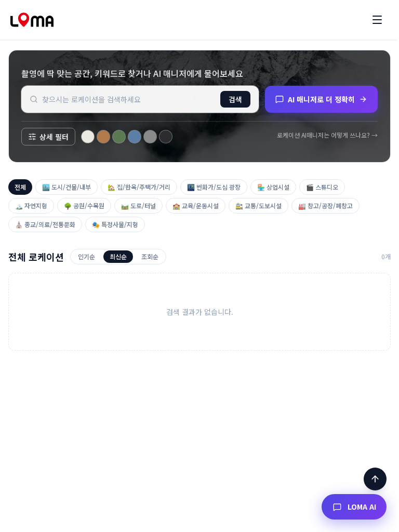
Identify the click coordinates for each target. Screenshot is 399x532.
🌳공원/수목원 (84, 205)
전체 (20, 186)
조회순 (149, 256)
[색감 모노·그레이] (150, 136)
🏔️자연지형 (31, 205)
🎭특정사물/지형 (115, 224)
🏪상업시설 (273, 186)
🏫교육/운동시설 (195, 205)
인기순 (86, 256)
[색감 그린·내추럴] (119, 136)
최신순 (118, 256)
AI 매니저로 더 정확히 (321, 99)
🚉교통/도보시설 (258, 205)
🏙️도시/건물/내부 (66, 186)
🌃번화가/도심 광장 (214, 186)
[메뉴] (377, 19)
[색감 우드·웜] (103, 136)
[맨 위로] (375, 479)
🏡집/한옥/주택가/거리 (139, 186)
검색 (235, 99)
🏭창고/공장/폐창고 (325, 205)
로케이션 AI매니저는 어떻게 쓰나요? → (327, 135)
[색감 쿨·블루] (134, 136)
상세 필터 (54, 136)
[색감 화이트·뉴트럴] (88, 136)
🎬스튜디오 (322, 186)
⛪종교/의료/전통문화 (45, 224)
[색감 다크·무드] (165, 136)
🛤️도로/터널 (138, 205)
